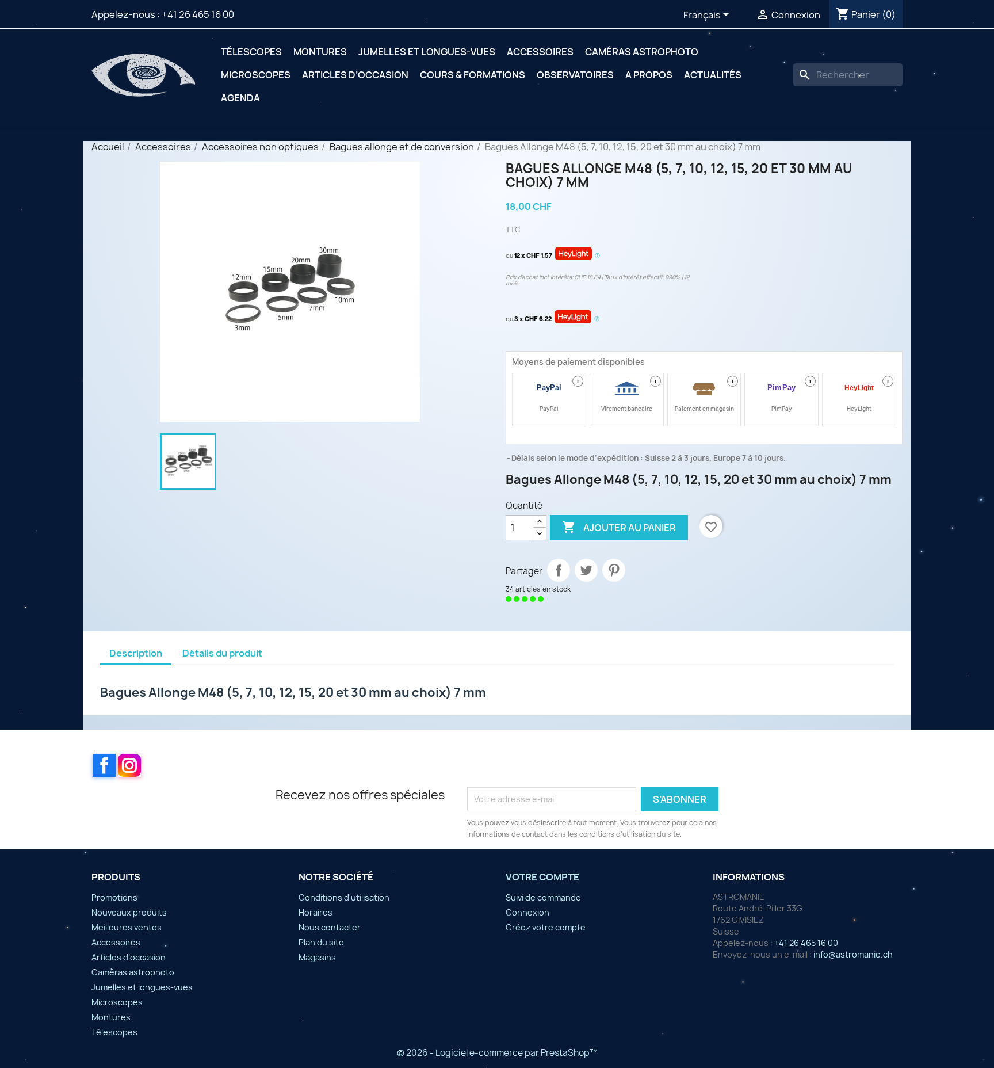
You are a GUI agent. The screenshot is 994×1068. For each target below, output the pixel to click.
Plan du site (321, 942)
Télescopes (251, 51)
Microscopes (255, 74)
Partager (558, 570)
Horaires (315, 912)
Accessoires (540, 51)
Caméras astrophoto (641, 51)
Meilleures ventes (126, 927)
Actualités (712, 74)
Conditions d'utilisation (344, 897)
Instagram (129, 765)
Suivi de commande (543, 897)
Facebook (104, 765)
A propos (648, 74)
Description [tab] (135, 653)
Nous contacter (330, 927)
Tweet (586, 570)
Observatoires (575, 74)
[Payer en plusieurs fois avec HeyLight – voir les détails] (597, 256)
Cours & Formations (472, 74)
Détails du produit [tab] (222, 653)
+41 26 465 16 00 (198, 14)
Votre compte (542, 877)
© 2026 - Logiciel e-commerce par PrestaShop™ (497, 1053)
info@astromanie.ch (853, 954)
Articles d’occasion (355, 74)
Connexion (527, 912)
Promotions (114, 897)
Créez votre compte (546, 927)
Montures (320, 51)
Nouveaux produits (129, 912)
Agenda (240, 97)
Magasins (317, 957)
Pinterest (613, 570)
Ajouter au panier (619, 527)
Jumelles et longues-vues (426, 51)
